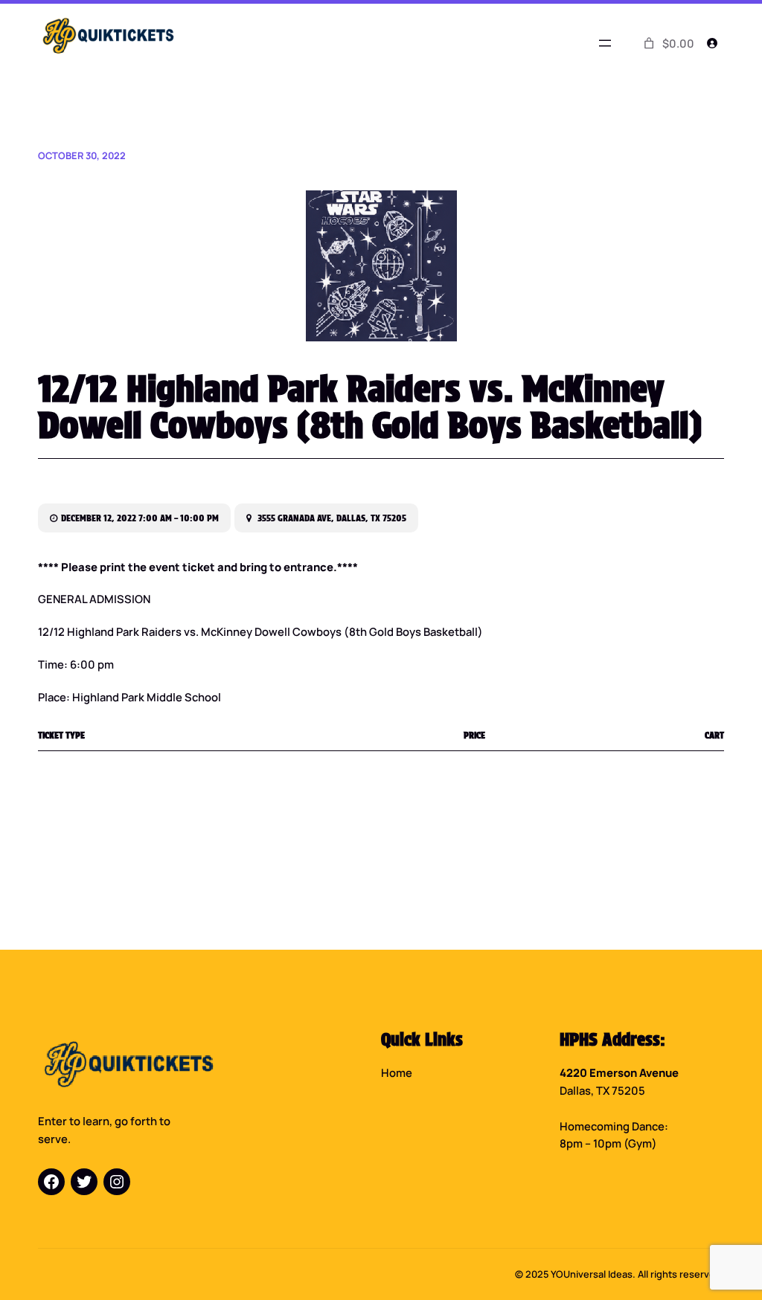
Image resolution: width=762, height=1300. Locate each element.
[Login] (712, 43)
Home (396, 1072)
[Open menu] (605, 43)
